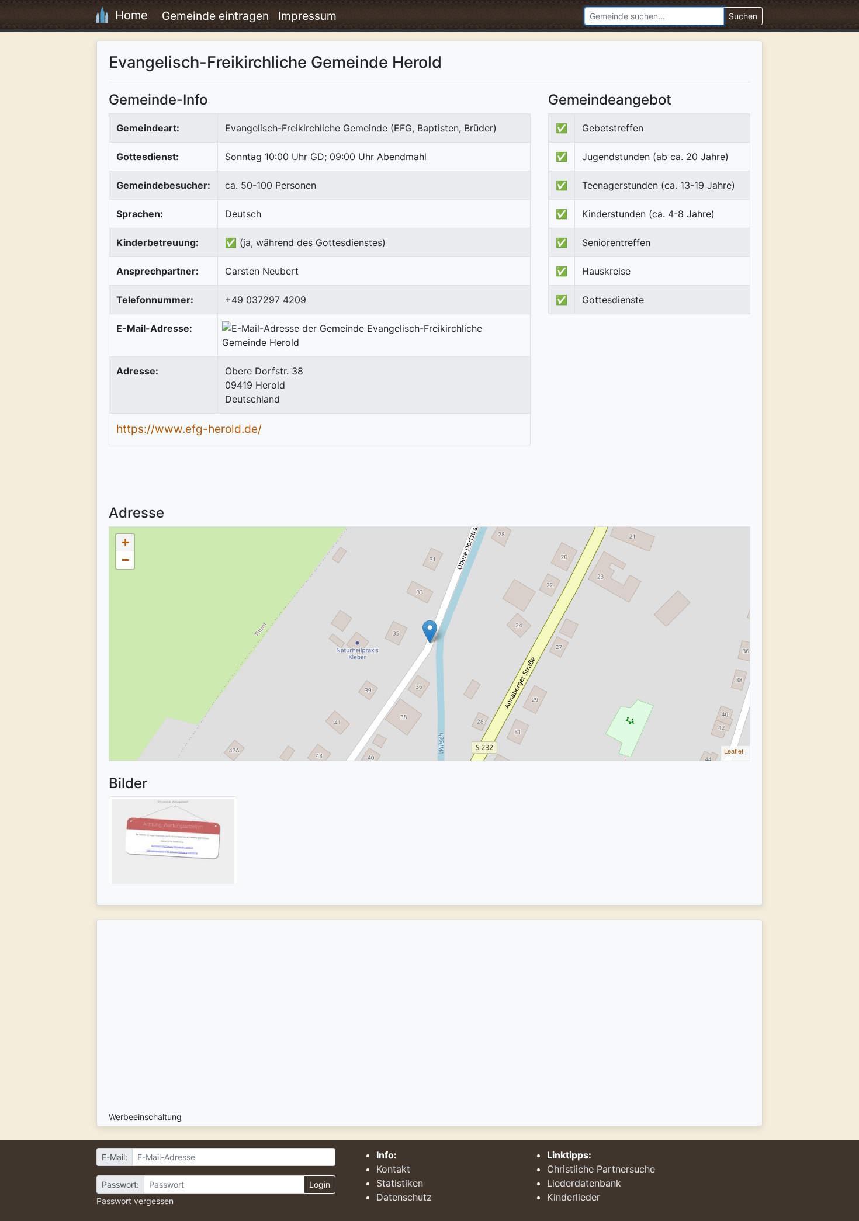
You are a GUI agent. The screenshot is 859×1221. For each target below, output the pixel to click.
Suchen (743, 16)
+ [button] (125, 542)
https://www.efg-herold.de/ (189, 429)
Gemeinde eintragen (215, 16)
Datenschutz (404, 1197)
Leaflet (733, 750)
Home (128, 15)
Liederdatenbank (584, 1183)
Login (319, 1184)
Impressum (307, 16)
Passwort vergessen (135, 1201)
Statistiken (399, 1183)
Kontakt (393, 1169)
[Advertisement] (646, 419)
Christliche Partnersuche (601, 1169)
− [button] (125, 560)
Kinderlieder (573, 1197)
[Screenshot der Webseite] (173, 844)
